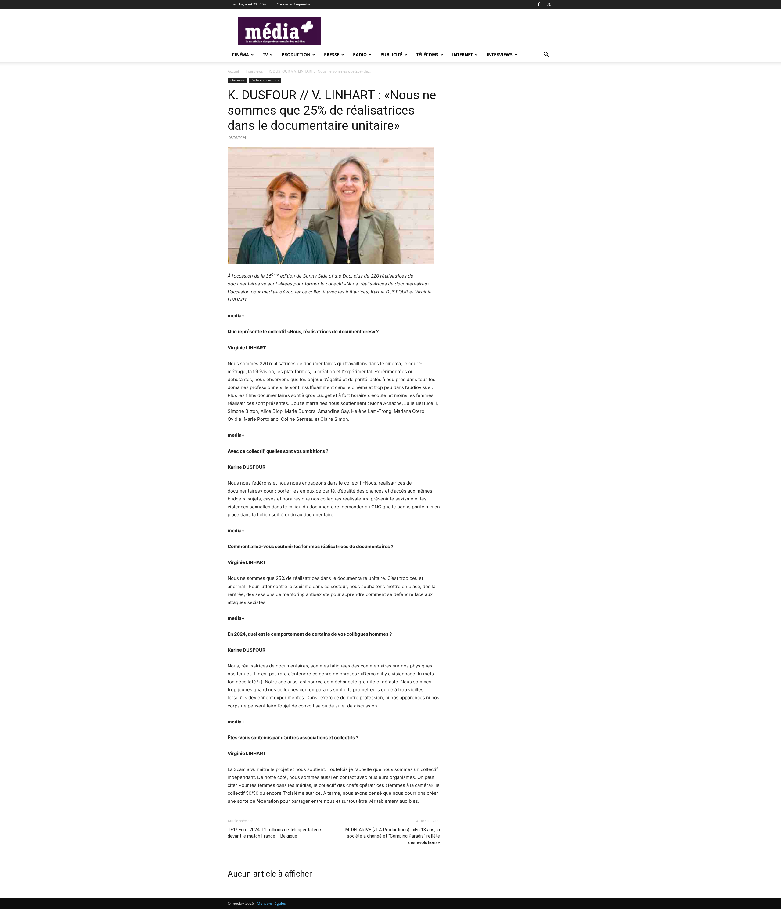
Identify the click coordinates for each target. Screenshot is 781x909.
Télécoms (427, 54)
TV (265, 54)
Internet (462, 54)
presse (331, 54)
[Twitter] (548, 4)
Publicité (391, 54)
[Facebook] (538, 4)
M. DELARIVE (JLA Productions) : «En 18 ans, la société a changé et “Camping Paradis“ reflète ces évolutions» (392, 836)
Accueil (234, 71)
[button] (546, 55)
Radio (360, 54)
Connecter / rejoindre (293, 4)
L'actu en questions (265, 80)
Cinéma (240, 54)
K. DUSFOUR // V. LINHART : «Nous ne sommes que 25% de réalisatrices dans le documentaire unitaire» (332, 110)
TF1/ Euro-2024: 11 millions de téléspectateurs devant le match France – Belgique (275, 833)
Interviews (500, 54)
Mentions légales (271, 903)
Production (296, 54)
